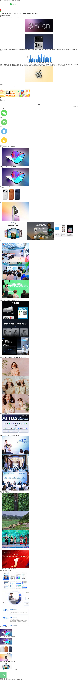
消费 (16, 0)
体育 (5, 0)
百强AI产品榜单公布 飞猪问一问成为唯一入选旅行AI (9, 433)
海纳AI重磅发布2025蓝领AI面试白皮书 (5, 570)
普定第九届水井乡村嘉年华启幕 (4, 492)
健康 (15, 0)
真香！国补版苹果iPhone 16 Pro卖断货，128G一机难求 (11, 86)
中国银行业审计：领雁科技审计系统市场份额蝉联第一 (9, 568)
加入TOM (7, 678)
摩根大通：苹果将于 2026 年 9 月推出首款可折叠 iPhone (11, 87)
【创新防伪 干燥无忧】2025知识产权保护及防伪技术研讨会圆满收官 (9, 435)
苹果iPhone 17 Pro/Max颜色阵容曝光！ (5, 186)
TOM (0, 356)
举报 (0, 99)
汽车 (18, 0)
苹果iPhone (5, 17)
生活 (9, 0)
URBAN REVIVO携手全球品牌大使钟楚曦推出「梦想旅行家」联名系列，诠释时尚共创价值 (13, 357)
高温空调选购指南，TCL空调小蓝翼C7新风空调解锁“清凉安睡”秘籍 (9, 300)
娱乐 (3, 0)
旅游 (7, 0)
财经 (13, 0)
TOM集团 (1, 678)
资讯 (2, 0)
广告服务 (4, 678)
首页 (0, 0)
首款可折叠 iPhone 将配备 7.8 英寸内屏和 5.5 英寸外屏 (8, 166)
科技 (19, 0)
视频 (12, 0)
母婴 (10, 0)
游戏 (6, 0)
